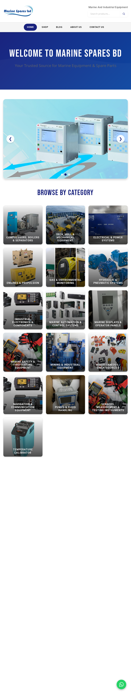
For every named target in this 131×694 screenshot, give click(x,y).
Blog (59, 27)
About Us (76, 27)
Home (30, 27)
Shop (45, 27)
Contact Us (97, 27)
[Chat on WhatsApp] (121, 684)
